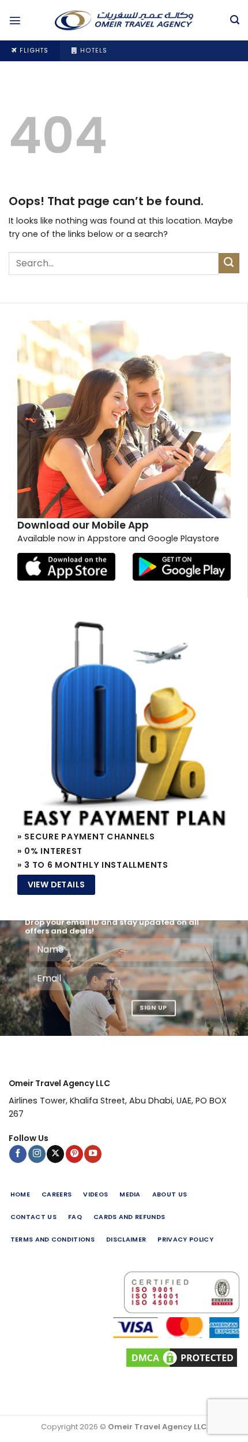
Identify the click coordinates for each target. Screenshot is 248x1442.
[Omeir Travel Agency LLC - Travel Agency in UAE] (124, 20)
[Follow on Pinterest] (74, 1154)
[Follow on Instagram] (37, 1154)
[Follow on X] (55, 1154)
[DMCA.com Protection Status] (124, 1357)
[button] (15, 20)
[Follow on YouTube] (93, 1154)
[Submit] (229, 263)
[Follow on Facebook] (18, 1154)
